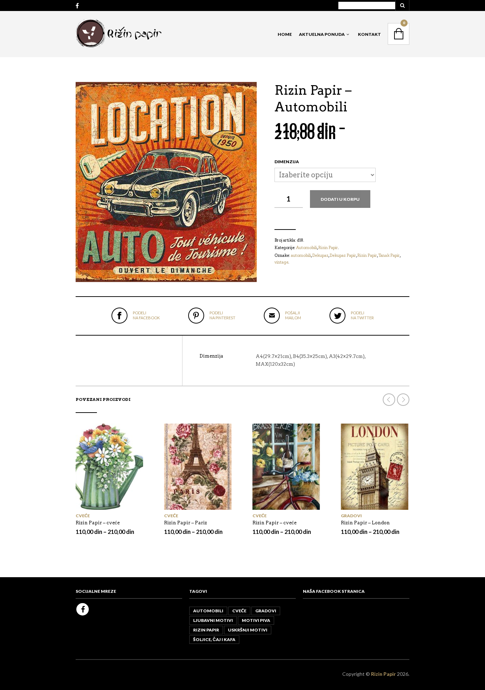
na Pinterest (222, 315)
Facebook (82, 609)
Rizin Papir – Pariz (185, 522)
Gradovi (351, 515)
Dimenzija (286, 161)
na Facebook (146, 315)
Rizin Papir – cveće (98, 522)
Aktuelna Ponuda (322, 34)
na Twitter (362, 315)
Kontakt (369, 34)
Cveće (83, 515)
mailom (293, 315)
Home (285, 34)
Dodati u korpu (340, 199)
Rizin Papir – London (365, 522)
